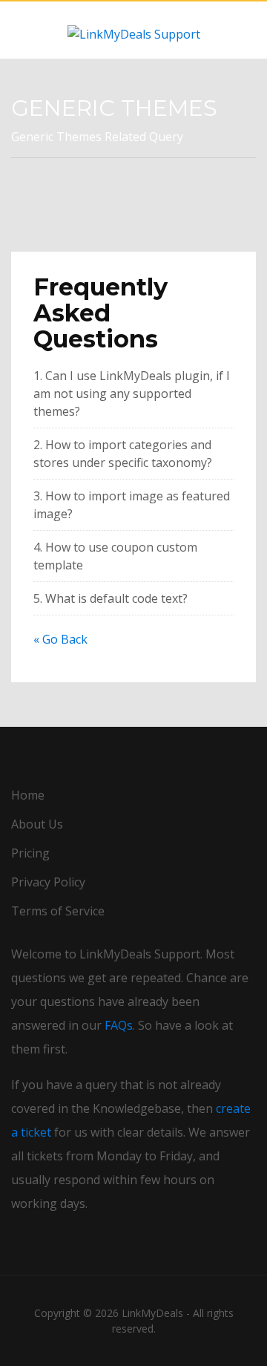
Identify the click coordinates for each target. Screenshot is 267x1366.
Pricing (30, 853)
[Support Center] (133, 29)
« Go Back (60, 639)
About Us (37, 824)
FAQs (119, 1025)
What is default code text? (119, 598)
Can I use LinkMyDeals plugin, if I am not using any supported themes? (131, 393)
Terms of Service (58, 911)
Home (27, 795)
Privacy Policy (48, 882)
